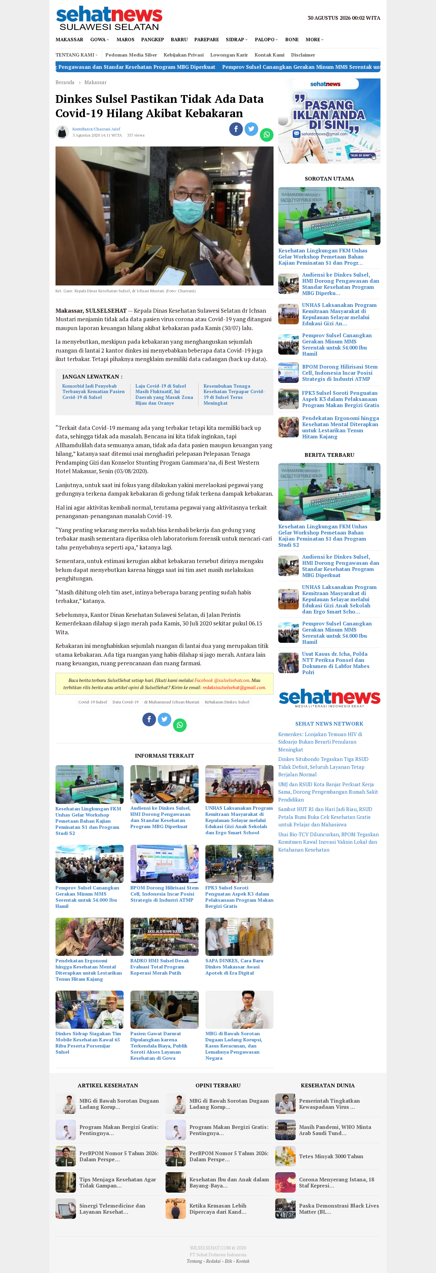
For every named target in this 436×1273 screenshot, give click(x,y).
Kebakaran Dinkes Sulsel (227, 701)
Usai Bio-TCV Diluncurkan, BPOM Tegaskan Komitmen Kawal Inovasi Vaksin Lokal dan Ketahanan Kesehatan (328, 842)
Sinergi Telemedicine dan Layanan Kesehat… (112, 1208)
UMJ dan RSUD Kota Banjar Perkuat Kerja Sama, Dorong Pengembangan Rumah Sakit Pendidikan (328, 792)
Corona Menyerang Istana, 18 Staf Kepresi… (336, 1182)
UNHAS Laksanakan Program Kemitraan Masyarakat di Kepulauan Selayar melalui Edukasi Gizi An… (339, 314)
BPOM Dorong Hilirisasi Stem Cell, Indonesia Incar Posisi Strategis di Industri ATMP (164, 893)
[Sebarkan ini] (236, 129)
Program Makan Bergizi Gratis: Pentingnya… (118, 1130)
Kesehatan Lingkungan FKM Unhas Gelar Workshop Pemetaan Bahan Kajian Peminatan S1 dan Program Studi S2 (88, 820)
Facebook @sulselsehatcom (221, 680)
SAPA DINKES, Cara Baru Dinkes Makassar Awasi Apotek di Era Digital (234, 966)
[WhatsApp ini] (267, 135)
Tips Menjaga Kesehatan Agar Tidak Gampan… (117, 1182)
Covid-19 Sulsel (92, 701)
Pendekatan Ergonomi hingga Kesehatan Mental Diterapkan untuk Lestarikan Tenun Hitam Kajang (89, 969)
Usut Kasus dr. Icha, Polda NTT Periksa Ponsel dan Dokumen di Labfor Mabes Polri (336, 663)
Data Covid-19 (125, 701)
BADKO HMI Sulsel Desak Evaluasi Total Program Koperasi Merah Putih (159, 966)
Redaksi (213, 1261)
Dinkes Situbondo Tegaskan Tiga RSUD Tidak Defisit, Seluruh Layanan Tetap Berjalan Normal (323, 767)
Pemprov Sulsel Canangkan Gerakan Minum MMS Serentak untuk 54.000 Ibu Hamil (276, 66)
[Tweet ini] (251, 129)
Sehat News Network (329, 723)
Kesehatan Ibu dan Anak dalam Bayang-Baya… (229, 1182)
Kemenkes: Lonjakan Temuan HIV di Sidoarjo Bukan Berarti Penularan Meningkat (320, 742)
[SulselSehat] (109, 17)
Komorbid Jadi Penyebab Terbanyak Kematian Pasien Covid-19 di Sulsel (93, 392)
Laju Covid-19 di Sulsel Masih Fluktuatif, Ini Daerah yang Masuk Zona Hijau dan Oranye (164, 394)
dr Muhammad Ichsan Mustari (171, 701)
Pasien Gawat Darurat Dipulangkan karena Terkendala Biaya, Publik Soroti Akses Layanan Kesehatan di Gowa (158, 1045)
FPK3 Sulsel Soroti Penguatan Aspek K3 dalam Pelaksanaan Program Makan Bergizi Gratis (239, 896)
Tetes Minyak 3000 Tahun (331, 1156)
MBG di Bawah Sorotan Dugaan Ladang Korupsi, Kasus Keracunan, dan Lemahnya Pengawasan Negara (233, 1045)
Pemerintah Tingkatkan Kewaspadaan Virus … (329, 1104)
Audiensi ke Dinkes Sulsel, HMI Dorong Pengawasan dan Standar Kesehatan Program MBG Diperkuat (160, 817)
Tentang (194, 1261)
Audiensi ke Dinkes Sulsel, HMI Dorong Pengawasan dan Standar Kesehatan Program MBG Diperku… (340, 283)
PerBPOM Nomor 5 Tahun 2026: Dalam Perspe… (118, 1156)
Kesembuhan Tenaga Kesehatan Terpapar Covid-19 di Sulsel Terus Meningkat (234, 394)
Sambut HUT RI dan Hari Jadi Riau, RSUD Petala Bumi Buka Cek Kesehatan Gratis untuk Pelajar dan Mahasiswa (325, 817)
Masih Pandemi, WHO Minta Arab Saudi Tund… (335, 1130)
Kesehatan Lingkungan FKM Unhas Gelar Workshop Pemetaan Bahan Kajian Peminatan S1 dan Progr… (323, 256)
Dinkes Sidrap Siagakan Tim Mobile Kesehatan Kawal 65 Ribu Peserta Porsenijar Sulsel (88, 1042)
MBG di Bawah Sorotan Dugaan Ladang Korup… (119, 1104)
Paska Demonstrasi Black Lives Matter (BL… (339, 1208)
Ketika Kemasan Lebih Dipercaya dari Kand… (217, 1208)
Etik (228, 1261)
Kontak (242, 1261)
